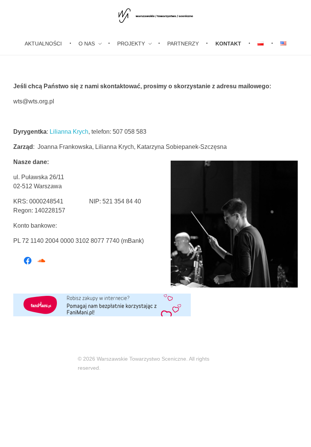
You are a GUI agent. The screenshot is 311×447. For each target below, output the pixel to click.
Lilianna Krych (69, 131)
